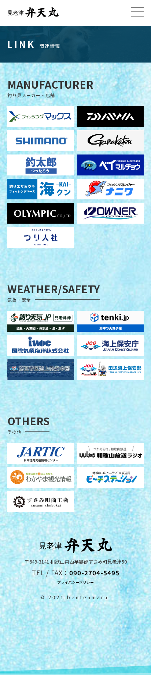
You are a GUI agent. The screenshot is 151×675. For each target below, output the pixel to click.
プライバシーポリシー (75, 582)
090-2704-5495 (94, 572)
